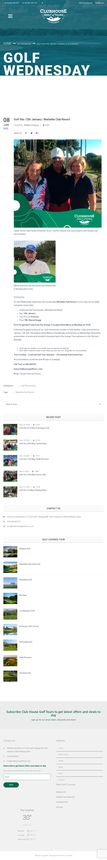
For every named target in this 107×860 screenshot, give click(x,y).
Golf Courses (63, 754)
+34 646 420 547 (12, 3)
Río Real (22, 595)
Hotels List (99, 3)
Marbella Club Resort (25, 392)
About (60, 767)
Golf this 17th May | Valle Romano (34, 459)
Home (7, 43)
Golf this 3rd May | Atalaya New (33, 490)
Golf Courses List (85, 3)
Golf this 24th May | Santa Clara (33, 443)
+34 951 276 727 (30, 3)
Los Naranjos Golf (27, 611)
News (60, 773)
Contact (61, 780)
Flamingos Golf (25, 642)
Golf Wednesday (24, 44)
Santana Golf (25, 673)
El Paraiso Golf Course (29, 626)
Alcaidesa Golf (25, 580)
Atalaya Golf (24, 548)
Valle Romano (25, 657)
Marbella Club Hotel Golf (29, 564)
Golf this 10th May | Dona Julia (32, 474)
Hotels (60, 761)
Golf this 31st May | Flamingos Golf (34, 428)
